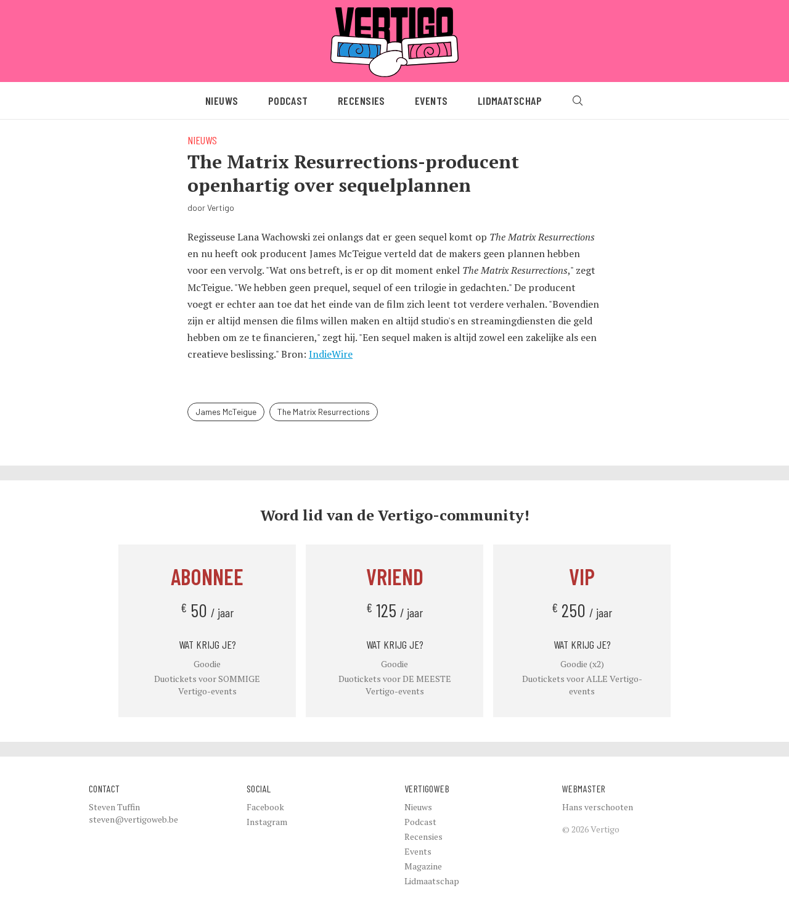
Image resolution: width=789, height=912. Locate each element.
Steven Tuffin (114, 807)
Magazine (423, 866)
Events (431, 100)
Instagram (267, 822)
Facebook (265, 807)
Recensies (361, 100)
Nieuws (222, 100)
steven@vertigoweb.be (133, 819)
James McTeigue (225, 411)
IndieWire (331, 354)
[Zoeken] (577, 100)
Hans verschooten (597, 807)
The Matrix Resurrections (323, 411)
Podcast (288, 100)
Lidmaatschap (510, 100)
